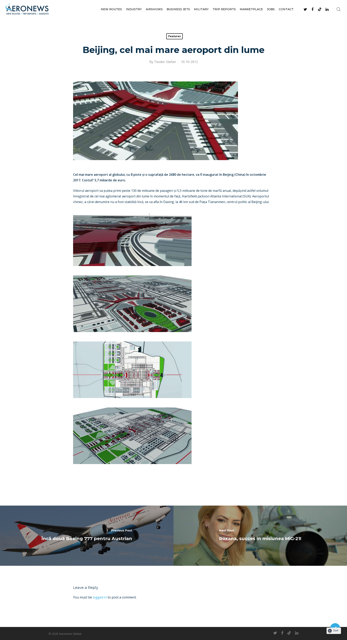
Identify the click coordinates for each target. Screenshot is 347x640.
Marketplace (251, 9)
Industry (134, 9)
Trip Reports (224, 9)
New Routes (111, 9)
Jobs (271, 9)
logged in (100, 597)
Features (174, 36)
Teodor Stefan (165, 62)
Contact (286, 9)
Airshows (154, 9)
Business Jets (178, 9)
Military (201, 9)
